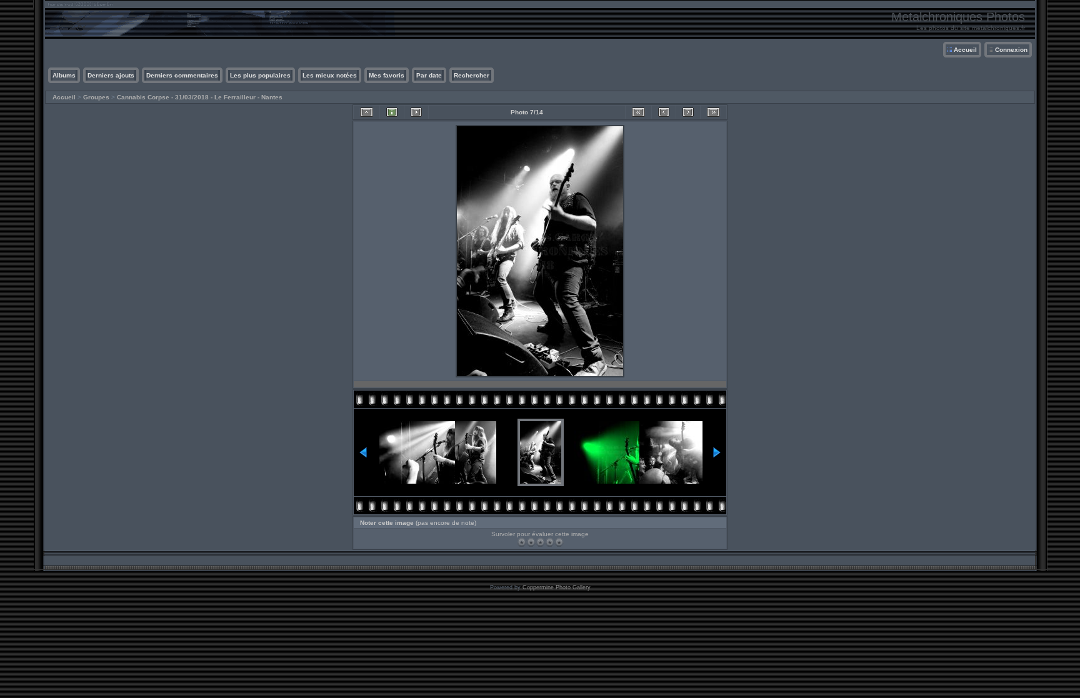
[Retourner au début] (638, 112)
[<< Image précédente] (664, 112)
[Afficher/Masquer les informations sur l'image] (392, 112)
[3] (540, 542)
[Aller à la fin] (713, 112)
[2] (531, 542)
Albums (64, 75)
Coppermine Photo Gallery (556, 587)
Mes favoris (386, 75)
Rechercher (471, 75)
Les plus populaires (260, 75)
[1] (521, 542)
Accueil (965, 49)
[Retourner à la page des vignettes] (366, 112)
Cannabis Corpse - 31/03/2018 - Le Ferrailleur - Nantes (199, 97)
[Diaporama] (416, 112)
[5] (559, 542)
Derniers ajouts (111, 75)
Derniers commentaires (182, 75)
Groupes (96, 97)
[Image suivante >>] (688, 112)
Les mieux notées (329, 75)
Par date (429, 75)
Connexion (1011, 49)
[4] (549, 542)
